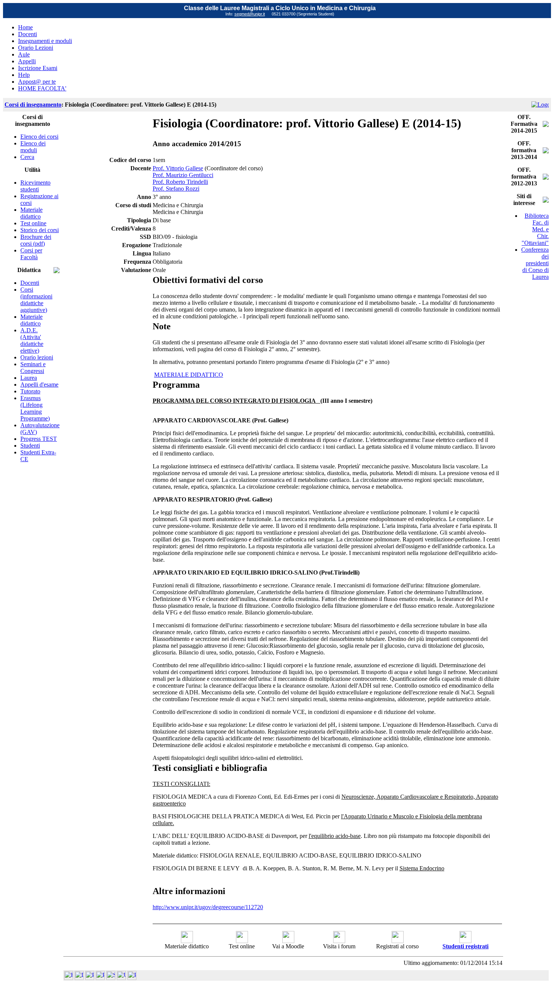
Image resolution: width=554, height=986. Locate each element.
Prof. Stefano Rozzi (176, 188)
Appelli (27, 61)
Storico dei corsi (39, 230)
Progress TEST (38, 439)
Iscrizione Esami (37, 68)
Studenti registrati (465, 946)
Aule (24, 54)
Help (24, 75)
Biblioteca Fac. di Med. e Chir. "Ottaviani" (535, 229)
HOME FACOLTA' (42, 88)
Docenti (27, 34)
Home (25, 27)
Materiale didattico (31, 213)
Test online (33, 223)
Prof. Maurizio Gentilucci (183, 175)
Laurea (28, 378)
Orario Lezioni (35, 47)
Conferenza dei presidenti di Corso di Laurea (535, 263)
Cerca (27, 157)
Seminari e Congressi (33, 367)
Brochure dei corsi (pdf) (35, 240)
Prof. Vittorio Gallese (178, 168)
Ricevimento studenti (35, 186)
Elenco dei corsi (39, 136)
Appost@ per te (37, 81)
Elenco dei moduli (33, 146)
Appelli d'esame (39, 384)
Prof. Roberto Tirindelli (180, 182)
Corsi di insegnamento (33, 104)
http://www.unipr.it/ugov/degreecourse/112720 (208, 907)
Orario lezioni (36, 357)
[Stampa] (131, 978)
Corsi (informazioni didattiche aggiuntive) (36, 299)
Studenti (30, 445)
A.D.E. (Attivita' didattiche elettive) (31, 340)
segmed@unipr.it (249, 14)
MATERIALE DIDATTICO (188, 374)
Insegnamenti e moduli (45, 41)
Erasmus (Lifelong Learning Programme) (35, 408)
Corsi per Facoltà (31, 253)
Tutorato (30, 391)
